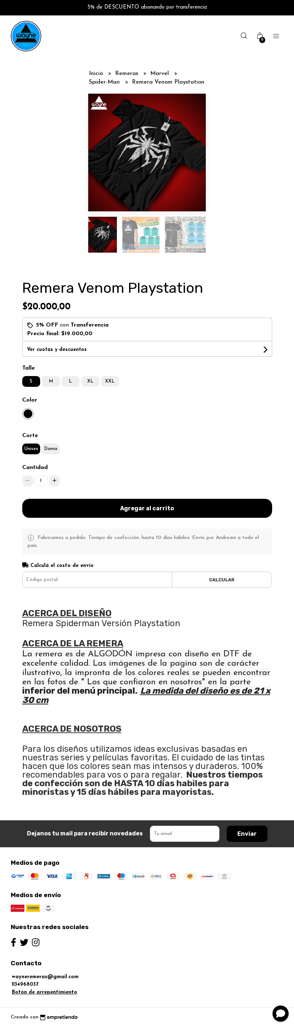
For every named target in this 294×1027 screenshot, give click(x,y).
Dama (50, 448)
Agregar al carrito (147, 508)
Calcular (221, 579)
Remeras (127, 73)
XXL (110, 381)
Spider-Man (105, 82)
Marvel (160, 73)
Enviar (247, 833)
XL (90, 381)
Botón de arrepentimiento (44, 992)
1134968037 (25, 984)
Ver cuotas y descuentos (57, 349)
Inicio (97, 73)
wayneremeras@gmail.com (45, 977)
